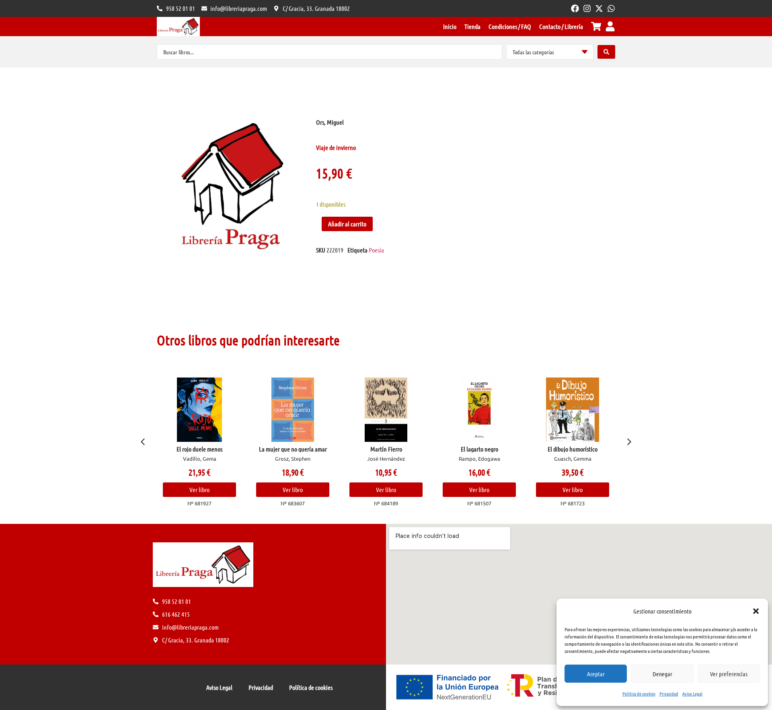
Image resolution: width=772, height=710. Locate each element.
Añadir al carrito (347, 224)
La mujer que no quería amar (293, 449)
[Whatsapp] (611, 8)
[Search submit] (606, 52)
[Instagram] (587, 8)
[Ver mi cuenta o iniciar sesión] (610, 26)
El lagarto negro (479, 449)
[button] (756, 611)
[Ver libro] (199, 410)
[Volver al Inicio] (178, 26)
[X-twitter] (599, 8)
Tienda (472, 26)
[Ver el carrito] (596, 26)
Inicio (449, 26)
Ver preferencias (728, 673)
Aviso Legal (692, 693)
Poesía (376, 250)
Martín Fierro (386, 449)
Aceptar (596, 673)
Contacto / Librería (561, 26)
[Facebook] (575, 8)
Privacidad (668, 693)
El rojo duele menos (199, 449)
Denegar (662, 673)
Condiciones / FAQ (510, 26)
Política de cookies (638, 693)
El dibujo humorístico (572, 449)
